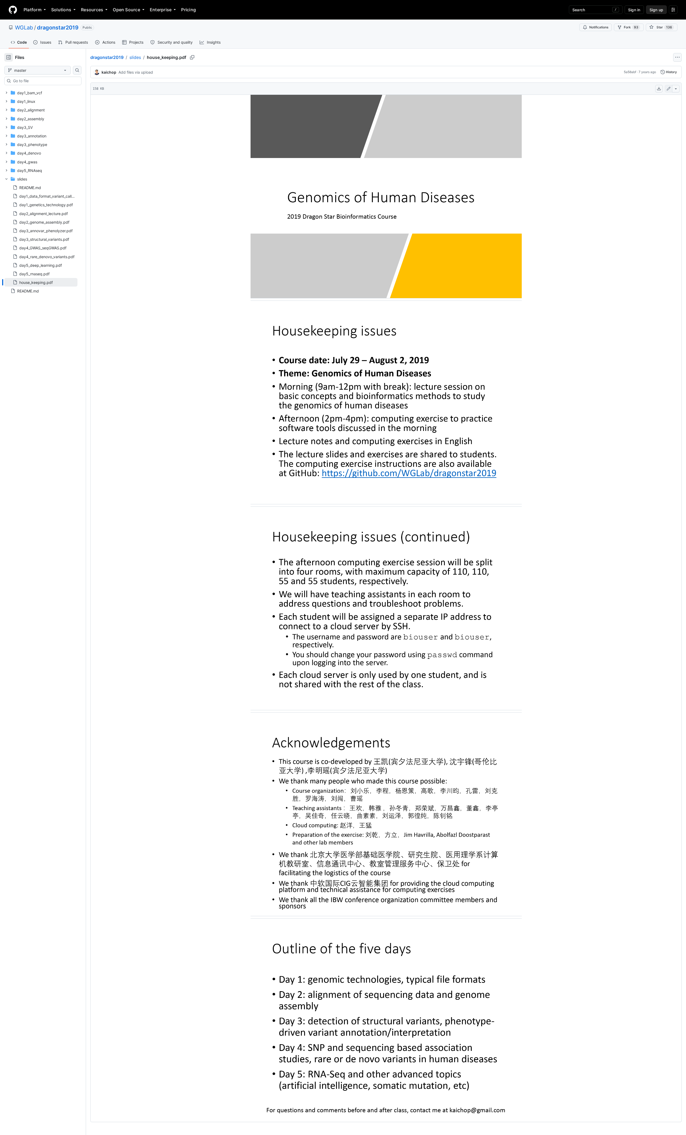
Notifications (598, 27)
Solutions (61, 9)
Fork (631, 27)
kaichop (109, 72)
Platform (33, 9)
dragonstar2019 (58, 27)
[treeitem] (40, 282)
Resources (92, 9)
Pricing (188, 9)
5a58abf (630, 72)
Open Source (126, 9)
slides (135, 57)
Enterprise (161, 9)
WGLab (24, 27)
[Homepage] (13, 9)
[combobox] (45, 81)
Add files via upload (135, 72)
